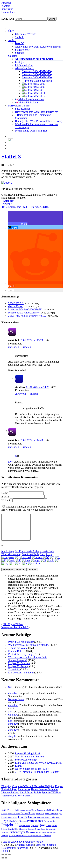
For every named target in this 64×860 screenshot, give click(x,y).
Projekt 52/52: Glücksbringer (23, 312)
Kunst (58, 817)
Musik (23, 792)
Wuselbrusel (21, 835)
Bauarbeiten (42, 810)
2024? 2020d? (16, 303)
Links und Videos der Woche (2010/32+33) (38, 762)
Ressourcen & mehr (19, 105)
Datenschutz (8, 12)
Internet (43, 789)
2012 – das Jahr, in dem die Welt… (27, 315)
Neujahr (7, 203)
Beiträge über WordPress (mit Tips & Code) (38, 121)
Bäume (17, 814)
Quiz (42, 825)
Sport (43, 829)
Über (11, 30)
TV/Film (56, 792)
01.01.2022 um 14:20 (37, 387)
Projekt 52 (9, 825)
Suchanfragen (17, 832)
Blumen (11, 814)
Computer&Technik (23, 786)
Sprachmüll (51, 829)
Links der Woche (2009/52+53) (25, 309)
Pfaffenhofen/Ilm (24, 65)
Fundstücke (24, 789)
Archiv (12, 40)
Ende (20, 551)
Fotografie (58, 814)
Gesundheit (12, 817)
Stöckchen (4, 832)
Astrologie (23, 810)
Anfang (7, 551)
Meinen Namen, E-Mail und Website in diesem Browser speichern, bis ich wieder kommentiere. (29, 508)
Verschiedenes (9, 795)
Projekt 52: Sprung (18, 666)
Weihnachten (51, 832)
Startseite (40, 844)
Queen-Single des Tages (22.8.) (32, 768)
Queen (34, 825)
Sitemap (19, 52)
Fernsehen (40, 813)
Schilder (54, 826)
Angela (12, 736)
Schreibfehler (13, 829)
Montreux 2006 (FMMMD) (37, 74)
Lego (4, 821)
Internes (32, 817)
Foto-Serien (50, 813)
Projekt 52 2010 (36, 89)
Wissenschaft (24, 795)
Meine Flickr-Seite (28, 102)
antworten (14, 346)
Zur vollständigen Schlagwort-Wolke (23, 841)
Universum (30, 832)
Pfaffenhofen (35, 821)
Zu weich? (14, 669)
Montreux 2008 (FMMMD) (37, 77)
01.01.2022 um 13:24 (31, 340)
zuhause (46, 835)
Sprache (46, 792)
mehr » (36, 563)
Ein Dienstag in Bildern (21, 672)
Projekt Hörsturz (24, 826)
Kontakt (5, 5)
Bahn (33, 810)
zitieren (27, 346)
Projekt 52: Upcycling (20, 654)
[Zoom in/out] (9, 854)
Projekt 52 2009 (36, 86)
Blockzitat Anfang (11, 554)
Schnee (4, 829)
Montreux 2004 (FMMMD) (37, 71)
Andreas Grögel (25, 844)
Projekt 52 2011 (36, 92)
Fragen (59, 786)
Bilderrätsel (51, 810)
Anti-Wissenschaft (10, 810)
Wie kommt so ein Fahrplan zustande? (28, 644)
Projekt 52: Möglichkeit (21, 641)
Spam (37, 829)
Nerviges (22, 821)
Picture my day (50, 821)
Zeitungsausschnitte (34, 836)
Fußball (4, 817)
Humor (35, 789)
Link (42, 554)
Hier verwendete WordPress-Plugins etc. (37, 111)
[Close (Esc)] (2, 854)
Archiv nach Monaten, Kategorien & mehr (38, 46)
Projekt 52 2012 (36, 96)
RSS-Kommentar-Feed (14, 206)
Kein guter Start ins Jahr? (15, 627)
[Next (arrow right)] (6, 857)
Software (31, 829)
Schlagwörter (22, 49)
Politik (37, 792)
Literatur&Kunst (10, 792)
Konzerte (49, 817)
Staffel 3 (11, 156)
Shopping (23, 829)
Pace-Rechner (22, 108)
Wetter (12, 836)
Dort (10, 461)
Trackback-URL (40, 206)
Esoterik (25, 813)
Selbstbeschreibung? (26, 759)
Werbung (5, 835)
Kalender (8, 200)
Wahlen (38, 832)
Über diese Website (25, 34)
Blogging (6, 786)
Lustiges (19, 62)
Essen (33, 814)
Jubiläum (40, 817)
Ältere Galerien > (24, 68)
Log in (5, 850)
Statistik (19, 37)
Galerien (12, 55)
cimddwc (6, 2)
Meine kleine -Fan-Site (31, 130)
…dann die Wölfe (17, 648)
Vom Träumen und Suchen (29, 756)
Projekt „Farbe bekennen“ (38, 80)
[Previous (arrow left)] (2, 857)
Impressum (7, 8)
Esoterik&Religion (44, 786)
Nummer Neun (16, 699)
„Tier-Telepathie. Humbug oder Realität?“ (37, 771)
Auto (29, 810)
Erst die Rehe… (16, 651)
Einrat (18, 765)
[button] (17, 223)
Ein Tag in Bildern (13, 624)
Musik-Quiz (14, 821)
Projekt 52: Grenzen (19, 663)
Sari (10, 687)
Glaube (22, 817)
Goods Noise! (15, 306)
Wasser (44, 832)
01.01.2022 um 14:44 (31, 440)
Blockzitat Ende (30, 554)
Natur (30, 792)
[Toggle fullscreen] (6, 854)
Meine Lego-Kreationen (31, 99)
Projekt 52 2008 (36, 83)
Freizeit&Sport (9, 789)
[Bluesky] (10, 142)
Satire (48, 826)
